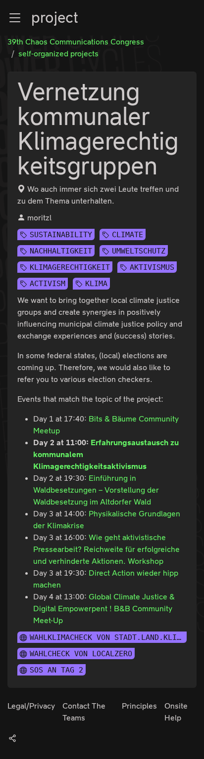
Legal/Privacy (31, 706)
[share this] (12, 738)
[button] (15, 18)
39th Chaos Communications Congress (75, 42)
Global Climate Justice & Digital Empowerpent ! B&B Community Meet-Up (104, 608)
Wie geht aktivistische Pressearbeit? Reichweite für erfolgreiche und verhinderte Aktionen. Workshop (106, 549)
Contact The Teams (83, 712)
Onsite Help (176, 712)
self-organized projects (58, 53)
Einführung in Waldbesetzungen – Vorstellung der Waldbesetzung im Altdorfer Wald (96, 490)
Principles (139, 706)
